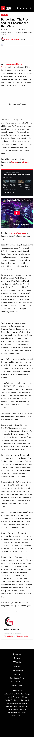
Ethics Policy (17, 674)
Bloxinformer (12, 712)
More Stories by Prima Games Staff (16, 636)
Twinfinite (19, 694)
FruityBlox (23, 709)
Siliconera (25, 697)
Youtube (18, 662)
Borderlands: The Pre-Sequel (10, 611)
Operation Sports (11, 706)
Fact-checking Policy (17, 678)
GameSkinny (23, 703)
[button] (30, 8)
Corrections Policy (17, 670)
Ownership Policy (17, 682)
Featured (5, 14)
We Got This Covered (12, 700)
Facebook (18, 654)
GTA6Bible (22, 712)
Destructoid (25, 700)
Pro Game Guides (9, 694)
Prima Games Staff (13, 39)
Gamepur (27, 694)
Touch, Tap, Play (13, 709)
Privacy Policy (17, 685)
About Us (17, 666)
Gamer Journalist (12, 703)
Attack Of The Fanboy (13, 697)
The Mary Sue (23, 706)
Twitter (18, 658)
